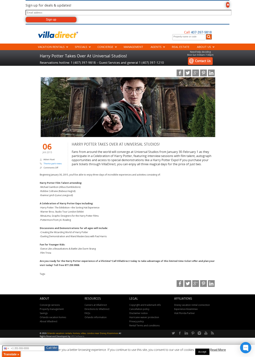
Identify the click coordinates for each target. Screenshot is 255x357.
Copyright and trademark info (145, 305)
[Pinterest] (193, 333)
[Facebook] (180, 333)
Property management (52, 309)
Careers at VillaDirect (96, 305)
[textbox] (189, 36)
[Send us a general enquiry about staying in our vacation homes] (200, 58)
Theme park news (52, 163)
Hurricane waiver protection (144, 317)
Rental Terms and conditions (144, 325)
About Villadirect (48, 321)
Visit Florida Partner (184, 313)
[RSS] (212, 333)
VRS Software (77, 336)
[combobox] (188, 37)
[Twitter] (173, 333)
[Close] (227, 5)
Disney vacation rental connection (192, 305)
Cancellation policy (139, 309)
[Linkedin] (186, 333)
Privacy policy (136, 321)
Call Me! (51, 347)
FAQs (87, 313)
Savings (44, 313)
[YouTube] (206, 333)
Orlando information (96, 317)
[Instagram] (199, 333)
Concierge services (50, 305)
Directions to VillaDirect (97, 309)
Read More (218, 350)
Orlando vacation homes (53, 317)
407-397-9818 (198, 32)
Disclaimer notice (138, 313)
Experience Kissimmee (186, 309)
